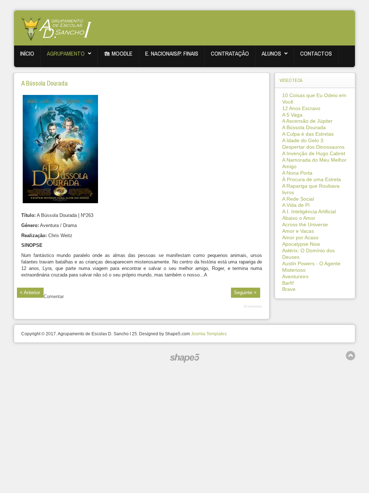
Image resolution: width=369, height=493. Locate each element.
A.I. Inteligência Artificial (309, 211)
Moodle (122, 53)
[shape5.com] (184, 358)
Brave (288, 289)
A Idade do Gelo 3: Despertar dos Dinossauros (313, 144)
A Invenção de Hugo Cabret (313, 153)
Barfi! (288, 283)
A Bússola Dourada (44, 83)
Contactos (316, 53)
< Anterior (30, 292)
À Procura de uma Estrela (311, 179)
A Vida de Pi (296, 205)
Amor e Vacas (298, 231)
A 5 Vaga (292, 115)
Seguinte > (245, 292)
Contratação (230, 53)
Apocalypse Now (301, 244)
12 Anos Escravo (301, 108)
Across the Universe (305, 224)
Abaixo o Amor (298, 218)
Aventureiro (295, 276)
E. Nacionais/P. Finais (171, 53)
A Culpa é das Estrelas (308, 134)
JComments (253, 306)
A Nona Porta (297, 173)
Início (27, 53)
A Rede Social (298, 199)
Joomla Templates (209, 334)
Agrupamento (66, 53)
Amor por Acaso (300, 237)
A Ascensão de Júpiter (307, 121)
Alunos (271, 53)
